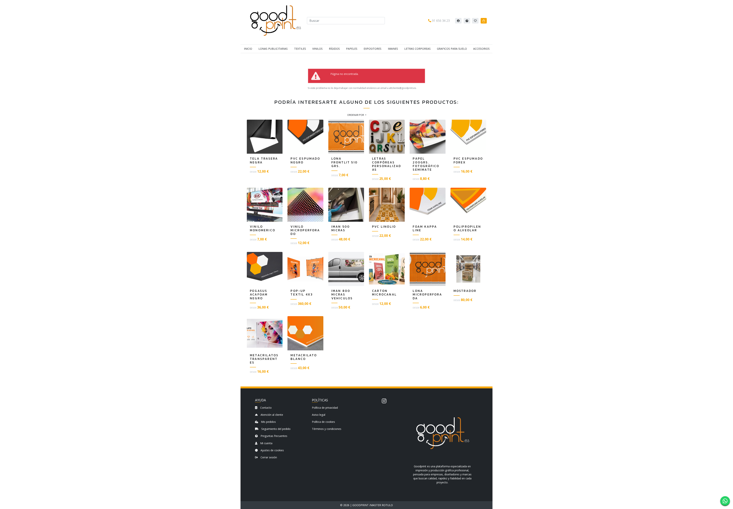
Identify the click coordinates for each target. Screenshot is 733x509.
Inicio (248, 48)
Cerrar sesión (268, 457)
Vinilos (317, 48)
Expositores (372, 48)
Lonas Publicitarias (273, 48)
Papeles (351, 48)
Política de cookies (323, 422)
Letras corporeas (417, 48)
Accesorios (481, 48)
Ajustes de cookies (272, 450)
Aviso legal (318, 414)
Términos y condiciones (326, 429)
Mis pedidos (268, 422)
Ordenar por (356, 115)
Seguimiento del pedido (276, 429)
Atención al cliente (271, 414)
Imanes (393, 48)
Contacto (265, 407)
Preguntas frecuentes (273, 436)
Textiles (300, 48)
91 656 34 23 (440, 21)
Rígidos (334, 48)
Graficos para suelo (452, 48)
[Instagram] (384, 400)
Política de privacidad (325, 407)
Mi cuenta (265, 443)
